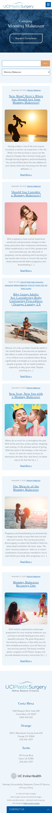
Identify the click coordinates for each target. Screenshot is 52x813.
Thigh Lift (31, 285)
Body (29, 282)
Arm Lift (23, 282)
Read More (25, 175)
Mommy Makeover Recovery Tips (26, 584)
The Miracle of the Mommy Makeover (26, 488)
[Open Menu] (48, 4)
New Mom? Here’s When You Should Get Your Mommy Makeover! (26, 99)
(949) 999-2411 (26, 717)
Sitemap (6, 784)
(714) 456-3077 (26, 739)
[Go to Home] (18, 4)
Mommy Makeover (34, 90)
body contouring (37, 282)
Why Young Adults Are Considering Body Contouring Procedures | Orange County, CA (26, 299)
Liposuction (9, 285)
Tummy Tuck (39, 285)
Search (45, 63)
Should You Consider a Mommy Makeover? (26, 193)
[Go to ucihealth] (26, 775)
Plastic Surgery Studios (31, 803)
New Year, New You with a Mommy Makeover (26, 395)
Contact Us (16, 809)
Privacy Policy (26, 787)
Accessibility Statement (22, 784)
